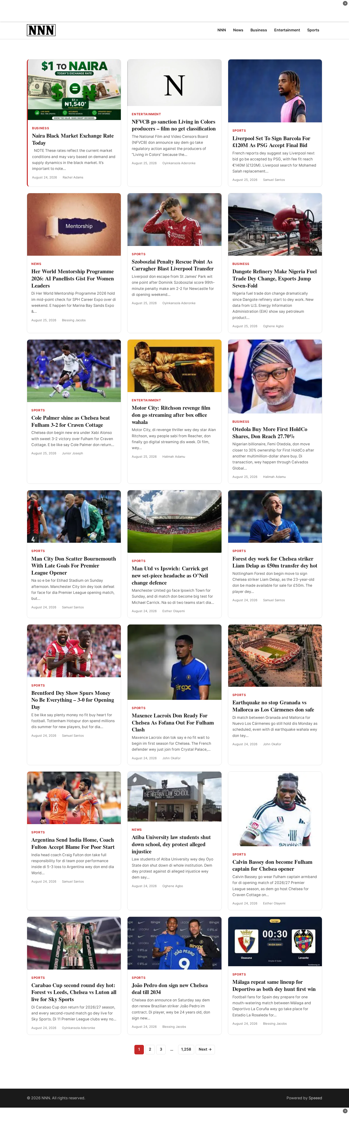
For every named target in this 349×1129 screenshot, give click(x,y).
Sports (239, 130)
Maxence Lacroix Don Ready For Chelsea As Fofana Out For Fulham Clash (173, 722)
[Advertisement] (174, 10)
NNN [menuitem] (221, 30)
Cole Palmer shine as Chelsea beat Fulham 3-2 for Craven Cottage (70, 421)
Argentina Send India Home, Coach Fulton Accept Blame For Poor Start (73, 843)
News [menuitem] (238, 30)
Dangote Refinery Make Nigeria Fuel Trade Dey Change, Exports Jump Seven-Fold (274, 278)
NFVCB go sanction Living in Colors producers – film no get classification (174, 125)
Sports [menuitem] (313, 30)
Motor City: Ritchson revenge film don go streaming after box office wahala (171, 415)
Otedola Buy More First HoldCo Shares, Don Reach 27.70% (269, 432)
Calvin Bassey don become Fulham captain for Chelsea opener (272, 865)
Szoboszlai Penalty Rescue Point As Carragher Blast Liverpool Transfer (173, 265)
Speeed (315, 1098)
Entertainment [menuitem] (287, 30)
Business (40, 128)
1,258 (186, 1049)
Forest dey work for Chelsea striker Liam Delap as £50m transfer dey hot (274, 562)
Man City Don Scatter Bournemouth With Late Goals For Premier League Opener (73, 565)
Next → (205, 1049)
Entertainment (146, 114)
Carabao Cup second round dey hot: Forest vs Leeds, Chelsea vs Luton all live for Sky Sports (73, 992)
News (36, 264)
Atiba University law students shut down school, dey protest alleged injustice (171, 844)
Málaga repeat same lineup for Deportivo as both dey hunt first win (274, 985)
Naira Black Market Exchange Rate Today (73, 139)
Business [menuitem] (258, 30)
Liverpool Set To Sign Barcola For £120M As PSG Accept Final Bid (271, 141)
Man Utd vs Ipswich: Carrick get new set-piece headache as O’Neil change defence (170, 575)
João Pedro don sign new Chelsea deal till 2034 (170, 988)
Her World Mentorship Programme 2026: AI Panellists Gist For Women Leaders (72, 278)
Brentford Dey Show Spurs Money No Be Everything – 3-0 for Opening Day (72, 700)
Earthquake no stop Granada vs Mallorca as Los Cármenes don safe (273, 705)
